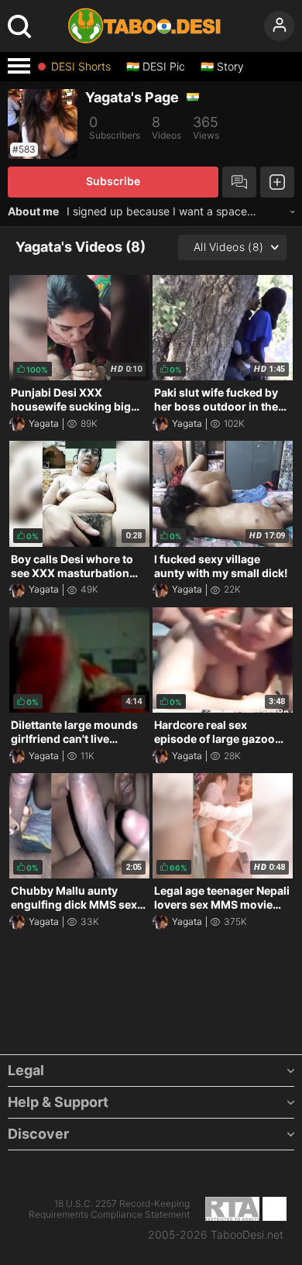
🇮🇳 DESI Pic (155, 66)
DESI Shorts (81, 66)
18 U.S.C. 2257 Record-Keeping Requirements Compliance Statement (109, 1209)
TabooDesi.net (247, 1235)
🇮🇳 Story (222, 66)
